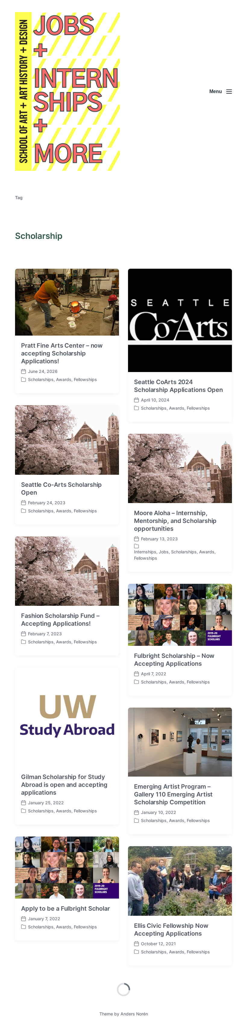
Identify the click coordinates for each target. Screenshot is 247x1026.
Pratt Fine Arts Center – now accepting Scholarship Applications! (62, 353)
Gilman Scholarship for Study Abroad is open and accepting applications (64, 784)
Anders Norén (134, 1013)
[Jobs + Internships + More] (67, 91)
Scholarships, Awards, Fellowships (62, 379)
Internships (145, 551)
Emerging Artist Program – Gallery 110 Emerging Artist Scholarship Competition (173, 794)
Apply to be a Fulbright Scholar (65, 908)
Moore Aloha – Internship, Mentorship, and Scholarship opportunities (175, 520)
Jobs (164, 551)
